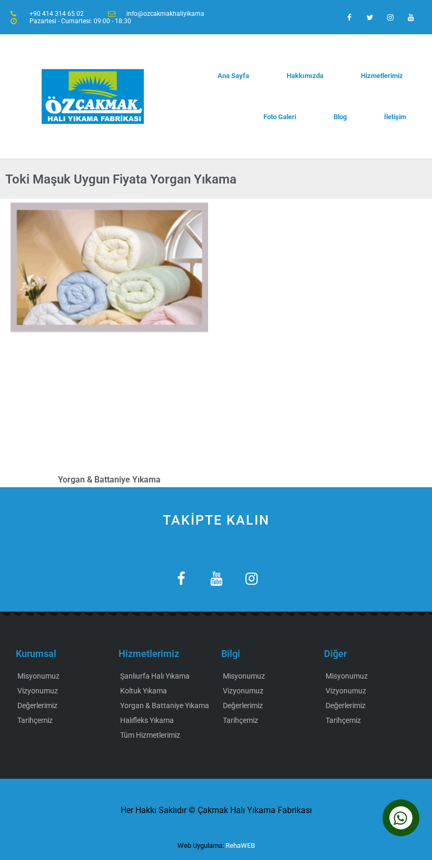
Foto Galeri (279, 117)
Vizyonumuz (37, 691)
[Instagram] (390, 17)
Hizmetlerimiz (382, 76)
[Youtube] (411, 17)
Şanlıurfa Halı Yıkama (155, 676)
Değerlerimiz (37, 705)
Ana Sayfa (233, 76)
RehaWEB (240, 845)
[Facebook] (349, 17)
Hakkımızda (305, 76)
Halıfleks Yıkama (147, 720)
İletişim (395, 117)
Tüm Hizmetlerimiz (150, 735)
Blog (340, 117)
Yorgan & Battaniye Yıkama (109, 480)
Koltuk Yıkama (143, 691)
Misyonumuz (38, 676)
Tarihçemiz (35, 720)
